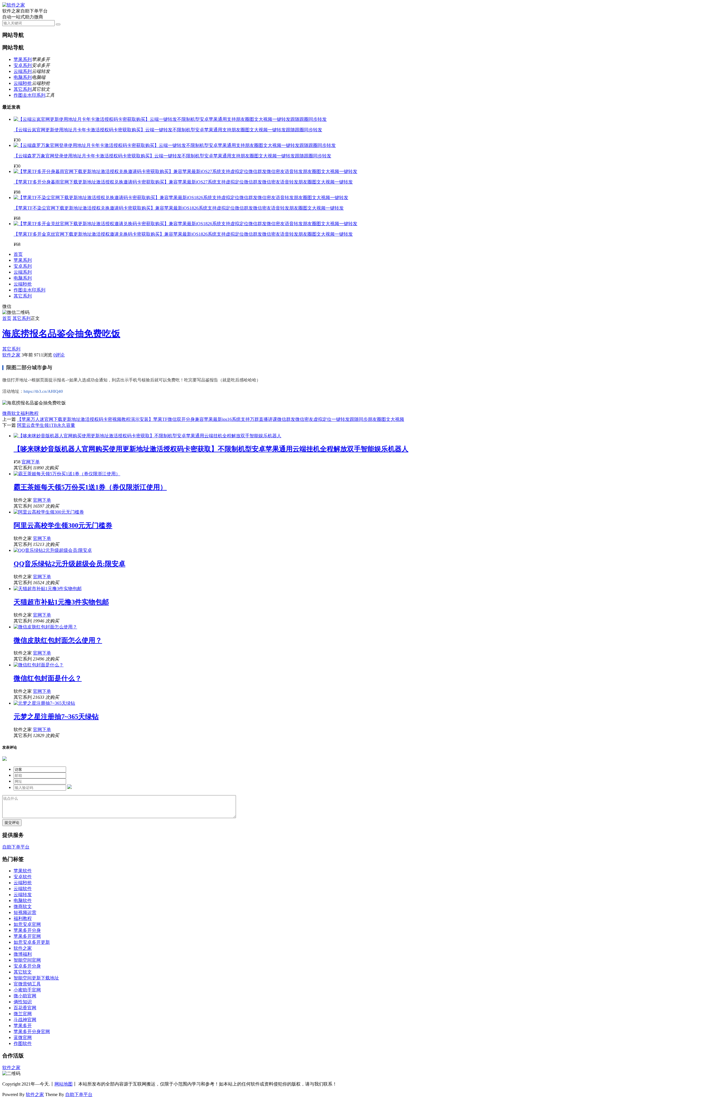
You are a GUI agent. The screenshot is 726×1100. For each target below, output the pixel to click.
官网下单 (31, 461)
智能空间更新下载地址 (36, 978)
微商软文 (11, 413)
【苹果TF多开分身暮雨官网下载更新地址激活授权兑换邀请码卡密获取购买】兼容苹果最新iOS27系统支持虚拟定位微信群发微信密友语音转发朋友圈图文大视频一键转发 (183, 182)
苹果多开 (23, 1025)
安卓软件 (23, 876)
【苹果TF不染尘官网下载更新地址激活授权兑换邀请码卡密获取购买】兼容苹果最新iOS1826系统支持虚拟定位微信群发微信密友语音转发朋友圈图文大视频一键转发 (179, 208)
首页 (18, 254)
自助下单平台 (15, 846)
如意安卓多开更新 (32, 942)
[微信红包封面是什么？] (39, 664)
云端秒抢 (23, 83)
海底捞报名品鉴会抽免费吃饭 (61, 333)
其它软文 (23, 972)
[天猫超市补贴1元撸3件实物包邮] (48, 588)
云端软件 (23, 888)
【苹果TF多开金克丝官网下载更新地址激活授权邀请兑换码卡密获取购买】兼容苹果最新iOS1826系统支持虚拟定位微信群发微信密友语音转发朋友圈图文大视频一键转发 (183, 234)
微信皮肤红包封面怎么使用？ (58, 640)
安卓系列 (23, 65)
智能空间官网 (27, 960)
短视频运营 (25, 912)
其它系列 (23, 89)
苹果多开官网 (27, 936)
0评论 (59, 354)
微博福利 (23, 954)
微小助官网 (25, 995)
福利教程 (29, 413)
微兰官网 (23, 1013)
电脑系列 (23, 77)
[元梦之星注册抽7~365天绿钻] (44, 703)
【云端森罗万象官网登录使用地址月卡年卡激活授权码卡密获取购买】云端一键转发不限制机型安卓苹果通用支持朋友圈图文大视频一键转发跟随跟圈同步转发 (172, 155)
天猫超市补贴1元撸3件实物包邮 (61, 602)
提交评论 (12, 822)
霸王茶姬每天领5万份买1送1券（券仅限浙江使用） (90, 487)
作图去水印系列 (29, 95)
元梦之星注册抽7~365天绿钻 (56, 716)
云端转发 (23, 894)
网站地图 (63, 1084)
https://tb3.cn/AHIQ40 (43, 391)
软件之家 (11, 354)
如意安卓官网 (27, 924)
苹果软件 (23, 870)
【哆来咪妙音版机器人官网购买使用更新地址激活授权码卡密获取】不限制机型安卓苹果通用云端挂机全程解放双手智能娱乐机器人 (211, 449)
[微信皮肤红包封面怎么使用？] (45, 626)
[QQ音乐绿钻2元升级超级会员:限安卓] (53, 550)
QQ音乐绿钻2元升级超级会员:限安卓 (69, 563)
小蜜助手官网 (27, 989)
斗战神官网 (25, 1019)
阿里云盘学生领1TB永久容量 (46, 425)
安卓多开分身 (27, 966)
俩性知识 (23, 1001)
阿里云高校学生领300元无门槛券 (63, 525)
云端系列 (23, 71)
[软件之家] (13, 5)
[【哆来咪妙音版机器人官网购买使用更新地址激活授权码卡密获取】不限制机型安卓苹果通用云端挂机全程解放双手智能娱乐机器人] (147, 435)
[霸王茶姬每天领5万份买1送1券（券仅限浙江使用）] (67, 473)
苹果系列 (23, 59)
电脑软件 (23, 900)
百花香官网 (25, 1007)
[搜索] (58, 24)
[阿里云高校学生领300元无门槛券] (49, 512)
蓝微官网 (23, 1037)
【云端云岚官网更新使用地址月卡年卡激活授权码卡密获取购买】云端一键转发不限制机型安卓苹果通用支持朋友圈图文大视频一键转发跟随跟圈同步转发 (168, 129)
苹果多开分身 (27, 930)
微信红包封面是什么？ (48, 678)
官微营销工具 (27, 983)
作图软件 (23, 1043)
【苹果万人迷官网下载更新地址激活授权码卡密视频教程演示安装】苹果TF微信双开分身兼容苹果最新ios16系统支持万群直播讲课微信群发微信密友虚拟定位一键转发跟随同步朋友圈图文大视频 (210, 419)
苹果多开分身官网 (32, 1031)
